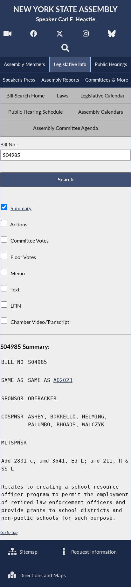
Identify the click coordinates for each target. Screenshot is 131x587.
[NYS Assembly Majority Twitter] (59, 35)
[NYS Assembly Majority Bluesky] (112, 35)
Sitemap (28, 552)
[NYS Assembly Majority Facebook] (33, 35)
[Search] (66, 50)
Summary (20, 208)
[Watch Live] (7, 35)
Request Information (93, 552)
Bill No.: (9, 144)
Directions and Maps (42, 575)
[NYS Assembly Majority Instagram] (86, 35)
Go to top (8, 532)
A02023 (62, 380)
